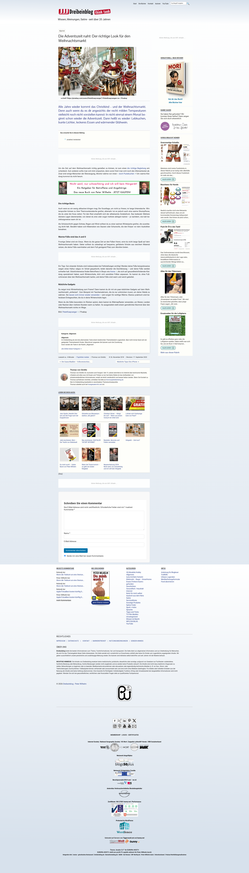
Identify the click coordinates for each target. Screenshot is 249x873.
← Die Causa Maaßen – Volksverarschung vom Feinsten (75, 362)
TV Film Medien (132, 614)
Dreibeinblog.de (99, 855)
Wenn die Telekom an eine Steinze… (70, 575)
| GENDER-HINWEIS (135, 641)
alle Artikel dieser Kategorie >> (71, 349)
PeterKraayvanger (70, 312)
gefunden (130, 584)
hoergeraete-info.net (95, 384)
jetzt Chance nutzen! (101, 602)
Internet (129, 591)
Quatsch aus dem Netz (135, 596)
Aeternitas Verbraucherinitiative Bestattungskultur (124, 788)
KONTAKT (86, 641)
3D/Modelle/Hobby (133, 572)
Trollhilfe (164, 575)
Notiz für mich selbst (134, 593)
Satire (128, 598)
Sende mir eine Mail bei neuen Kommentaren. (85, 556)
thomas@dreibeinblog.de (114, 380)
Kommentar (69, 509)
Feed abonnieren (167, 582)
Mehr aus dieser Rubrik (170, 352)
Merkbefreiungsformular (170, 579)
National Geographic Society (110, 742)
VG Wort (124, 742)
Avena (112, 271)
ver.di (134, 780)
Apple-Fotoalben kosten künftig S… (69, 592)
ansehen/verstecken (74, 140)
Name (67, 533)
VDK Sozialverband (154, 742)
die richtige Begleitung (136, 168)
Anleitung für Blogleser (170, 572)
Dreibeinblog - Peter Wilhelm (74, 684)
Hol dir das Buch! (175, 99)
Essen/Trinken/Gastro (134, 582)
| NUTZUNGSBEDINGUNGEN (117, 641)
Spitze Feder (131, 605)
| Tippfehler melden (82, 357)
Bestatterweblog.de (111, 855)
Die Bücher (142, 4)
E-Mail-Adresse (70, 541)
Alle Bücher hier (175, 102)
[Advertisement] (104, 158)
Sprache (129, 610)
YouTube (165, 4)
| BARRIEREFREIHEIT (98, 641)
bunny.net (140, 838)
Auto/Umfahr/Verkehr (134, 577)
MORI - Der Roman (124, 855)
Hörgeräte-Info (67, 855)
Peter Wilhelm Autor (147, 855)
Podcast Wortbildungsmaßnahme (176, 855)
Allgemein (130, 575)
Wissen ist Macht (132, 619)
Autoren (157, 4)
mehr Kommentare (63, 600)
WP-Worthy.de (135, 855)
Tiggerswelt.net (128, 838)
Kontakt (150, 4)
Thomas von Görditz (78, 370)
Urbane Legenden (168, 577)
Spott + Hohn (131, 607)
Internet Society (93, 742)
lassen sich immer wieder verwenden (84, 295)
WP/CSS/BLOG (132, 621)
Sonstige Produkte (133, 603)
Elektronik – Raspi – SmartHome (139, 579)
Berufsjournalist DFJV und (122, 780)
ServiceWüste (131, 600)
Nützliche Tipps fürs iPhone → (128, 362)
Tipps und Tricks (132, 612)
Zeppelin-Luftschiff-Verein (137, 742)
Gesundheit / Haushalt (135, 589)
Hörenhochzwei (159, 855)
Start (135, 4)
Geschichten (131, 586)
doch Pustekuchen (126, 174)
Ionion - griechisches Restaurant (83, 855)
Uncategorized (132, 617)
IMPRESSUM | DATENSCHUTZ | (69, 641)
